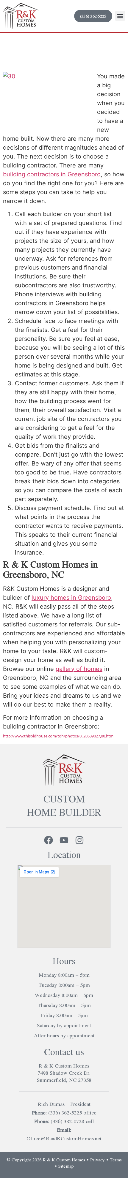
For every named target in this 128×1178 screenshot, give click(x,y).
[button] (120, 16)
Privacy (97, 1159)
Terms (116, 1159)
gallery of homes (79, 668)
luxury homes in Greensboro (71, 597)
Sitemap (66, 1166)
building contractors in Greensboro (52, 174)
